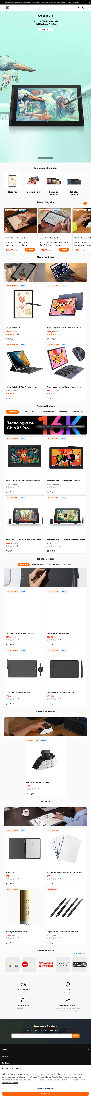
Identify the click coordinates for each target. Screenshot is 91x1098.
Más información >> (69, 2)
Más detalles (79, 954)
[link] (7, 7)
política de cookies (10, 1083)
